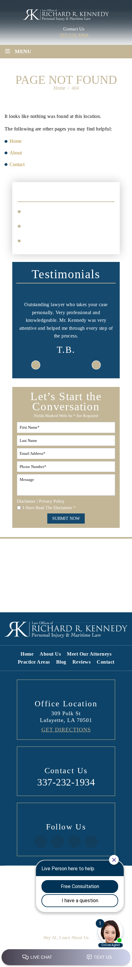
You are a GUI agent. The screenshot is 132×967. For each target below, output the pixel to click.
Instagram (57, 841)
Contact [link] (17, 164)
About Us (50, 654)
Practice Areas (34, 662)
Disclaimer (26, 501)
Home (27, 654)
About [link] (16, 152)
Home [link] (15, 141)
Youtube (91, 841)
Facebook (40, 841)
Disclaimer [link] (19, 884)
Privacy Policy (51, 501)
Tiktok (74, 841)
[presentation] (36, 365)
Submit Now (66, 518)
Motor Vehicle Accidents (53, 226)
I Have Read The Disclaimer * (49, 508)
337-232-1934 (74, 35)
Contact (106, 662)
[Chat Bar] (66, 957)
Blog (61, 662)
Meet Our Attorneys (89, 654)
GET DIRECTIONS (66, 730)
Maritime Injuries (45, 240)
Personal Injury (43, 211)
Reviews (81, 662)
